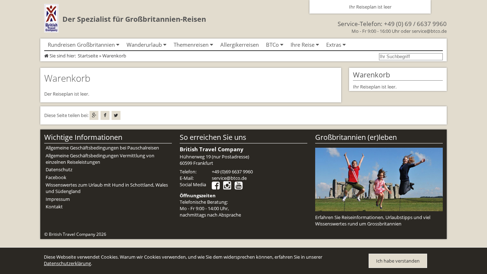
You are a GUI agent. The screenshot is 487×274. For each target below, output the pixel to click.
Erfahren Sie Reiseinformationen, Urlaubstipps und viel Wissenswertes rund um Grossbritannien (372, 220)
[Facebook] (217, 187)
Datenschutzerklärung (67, 263)
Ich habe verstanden (398, 261)
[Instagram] (229, 187)
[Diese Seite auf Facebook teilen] (105, 115)
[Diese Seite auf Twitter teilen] (116, 115)
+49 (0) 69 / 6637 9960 (415, 24)
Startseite (88, 55)
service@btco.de (429, 31)
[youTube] (240, 187)
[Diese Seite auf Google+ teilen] (93, 115)
